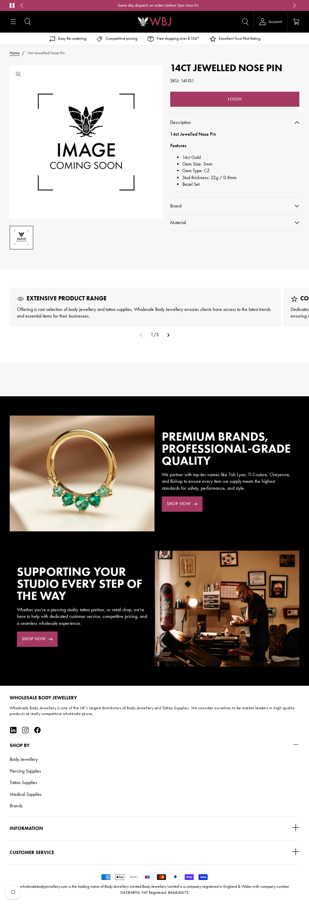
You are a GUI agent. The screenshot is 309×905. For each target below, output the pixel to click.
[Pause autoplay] (12, 5)
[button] (27, 21)
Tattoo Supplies (23, 782)
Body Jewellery (24, 759)
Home (15, 52)
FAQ (219, 5)
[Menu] (13, 21)
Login (235, 99)
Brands (16, 805)
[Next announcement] (294, 5)
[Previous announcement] (22, 5)
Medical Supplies (26, 794)
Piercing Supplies (25, 771)
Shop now (179, 503)
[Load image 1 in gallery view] (21, 237)
